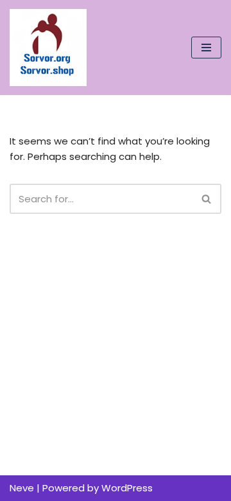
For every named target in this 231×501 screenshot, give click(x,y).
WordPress (127, 488)
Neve (22, 488)
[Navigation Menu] (206, 47)
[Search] (207, 199)
